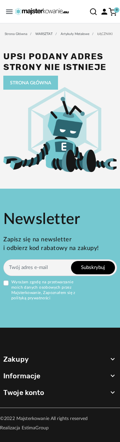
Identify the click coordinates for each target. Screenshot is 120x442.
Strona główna (16, 34)
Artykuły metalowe (75, 34)
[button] (93, 11)
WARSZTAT (44, 34)
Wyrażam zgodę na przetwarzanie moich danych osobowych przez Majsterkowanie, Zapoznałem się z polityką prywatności (43, 290)
